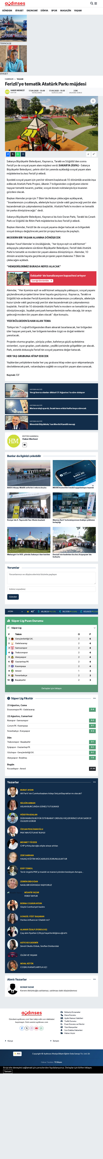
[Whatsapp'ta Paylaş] (18, 154)
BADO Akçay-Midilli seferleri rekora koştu (26, 488)
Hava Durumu (70, 1015)
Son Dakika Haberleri (73, 1030)
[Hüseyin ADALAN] (12, 818)
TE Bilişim (58, 1062)
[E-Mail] (24, 445)
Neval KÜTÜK (26, 964)
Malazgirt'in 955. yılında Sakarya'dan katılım (28, 555)
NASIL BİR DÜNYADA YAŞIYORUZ (36, 885)
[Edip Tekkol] (12, 870)
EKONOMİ (32, 10)
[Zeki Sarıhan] (12, 857)
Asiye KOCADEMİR (29, 943)
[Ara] (91, 3)
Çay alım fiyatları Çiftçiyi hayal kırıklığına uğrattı (43, 933)
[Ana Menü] (95, 3)
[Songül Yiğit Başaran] (12, 918)
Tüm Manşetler (71, 1027)
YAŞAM (78, 10)
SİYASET (19, 10)
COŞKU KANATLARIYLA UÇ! (33, 967)
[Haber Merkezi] (13, 441)
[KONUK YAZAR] (12, 989)
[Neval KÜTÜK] (12, 965)
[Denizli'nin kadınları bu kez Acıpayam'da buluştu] (74, 540)
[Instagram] (31, 1028)
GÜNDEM (7, 10)
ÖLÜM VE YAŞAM (28, 955)
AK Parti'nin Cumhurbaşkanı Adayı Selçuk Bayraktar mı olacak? (51, 793)
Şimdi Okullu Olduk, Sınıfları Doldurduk (39, 946)
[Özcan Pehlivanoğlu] (12, 831)
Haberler (9, 79)
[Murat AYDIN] (12, 792)
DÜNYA (44, 10)
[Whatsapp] (41, 1028)
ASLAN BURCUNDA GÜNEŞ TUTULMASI (39, 806)
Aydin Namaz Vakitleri (73, 1018)
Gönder (13, 597)
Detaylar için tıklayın (52, 688)
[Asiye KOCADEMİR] (12, 944)
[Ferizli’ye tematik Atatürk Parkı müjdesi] (51, 123)
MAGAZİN (65, 10)
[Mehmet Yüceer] (12, 844)
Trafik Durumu (70, 1021)
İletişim (56, 1041)
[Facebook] (22, 1028)
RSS (18, 1054)
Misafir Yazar (31, 893)
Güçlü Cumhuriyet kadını (32, 907)
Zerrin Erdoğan (29, 882)
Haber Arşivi (69, 1033)
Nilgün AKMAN (27, 803)
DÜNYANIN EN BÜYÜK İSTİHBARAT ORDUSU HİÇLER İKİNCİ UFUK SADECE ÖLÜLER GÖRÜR (55, 819)
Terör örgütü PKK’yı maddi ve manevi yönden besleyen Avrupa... (51, 872)
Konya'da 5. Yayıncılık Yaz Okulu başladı (26, 520)
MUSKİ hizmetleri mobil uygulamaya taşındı (73, 488)
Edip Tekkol (26, 869)
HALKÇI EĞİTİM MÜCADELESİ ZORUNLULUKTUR (43, 859)
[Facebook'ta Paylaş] (8, 154)
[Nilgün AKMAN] (12, 805)
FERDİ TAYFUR (31, 896)
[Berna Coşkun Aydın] (12, 905)
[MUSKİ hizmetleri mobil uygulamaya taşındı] (74, 473)
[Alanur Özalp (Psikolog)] (12, 931)
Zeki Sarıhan (27, 855)
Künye (10, 1041)
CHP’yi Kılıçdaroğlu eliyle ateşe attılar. (39, 846)
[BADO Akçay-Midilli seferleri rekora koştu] (28, 473)
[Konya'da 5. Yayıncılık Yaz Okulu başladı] (28, 505)
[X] (27, 1028)
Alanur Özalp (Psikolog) (33, 930)
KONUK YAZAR (27, 987)
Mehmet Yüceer (28, 842)
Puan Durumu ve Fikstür (74, 1024)
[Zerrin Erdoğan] (12, 883)
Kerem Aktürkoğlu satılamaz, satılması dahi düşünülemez (48, 991)
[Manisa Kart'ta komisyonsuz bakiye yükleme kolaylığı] (74, 505)
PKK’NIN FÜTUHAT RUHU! (32, 833)
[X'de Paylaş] (12, 154)
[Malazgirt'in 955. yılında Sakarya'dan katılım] (28, 540)
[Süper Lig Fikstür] (94, 698)
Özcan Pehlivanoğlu (31, 829)
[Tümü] (94, 782)
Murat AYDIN (26, 790)
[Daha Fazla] (23, 154)
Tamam (7, 1071)
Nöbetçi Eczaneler (72, 1012)
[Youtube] (36, 1028)
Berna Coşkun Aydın (31, 903)
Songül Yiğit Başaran (32, 917)
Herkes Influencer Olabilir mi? (35, 920)
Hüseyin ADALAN (28, 815)
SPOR (54, 10)
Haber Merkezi (30, 439)
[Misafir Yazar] (14, 893)
